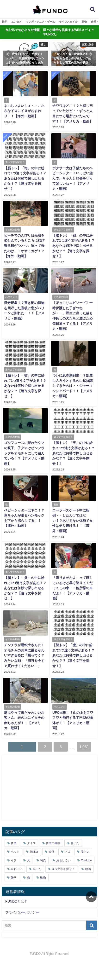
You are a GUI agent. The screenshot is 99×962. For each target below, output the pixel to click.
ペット (15, 851)
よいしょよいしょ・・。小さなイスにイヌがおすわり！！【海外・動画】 (24, 111)
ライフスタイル (68, 21)
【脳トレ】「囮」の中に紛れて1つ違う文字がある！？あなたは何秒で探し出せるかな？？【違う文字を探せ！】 (73, 246)
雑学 (4, 21)
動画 (88, 869)
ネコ (67, 851)
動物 (84, 21)
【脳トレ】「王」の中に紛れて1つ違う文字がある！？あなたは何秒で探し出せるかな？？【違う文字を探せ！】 (73, 453)
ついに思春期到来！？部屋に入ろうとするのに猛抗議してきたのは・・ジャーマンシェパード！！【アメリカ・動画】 (72, 386)
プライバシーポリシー (22, 912)
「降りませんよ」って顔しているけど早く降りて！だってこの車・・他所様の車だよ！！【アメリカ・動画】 (72, 588)
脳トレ (85, 851)
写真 (43, 860)
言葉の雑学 (53, 843)
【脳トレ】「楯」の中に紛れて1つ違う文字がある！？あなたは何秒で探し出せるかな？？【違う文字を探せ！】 (25, 386)
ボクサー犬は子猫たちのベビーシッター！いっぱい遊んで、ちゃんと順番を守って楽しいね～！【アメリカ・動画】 (72, 178)
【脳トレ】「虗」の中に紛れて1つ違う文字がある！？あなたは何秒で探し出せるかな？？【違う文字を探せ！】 (73, 655)
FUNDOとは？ (16, 901)
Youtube (86, 860)
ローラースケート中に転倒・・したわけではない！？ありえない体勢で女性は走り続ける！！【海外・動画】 (72, 521)
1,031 (84, 747)
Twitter (34, 851)
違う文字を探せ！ (63, 869)
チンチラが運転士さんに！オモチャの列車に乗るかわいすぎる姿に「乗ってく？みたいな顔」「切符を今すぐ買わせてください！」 (24, 655)
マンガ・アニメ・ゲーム (40, 21)
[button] (8, 54)
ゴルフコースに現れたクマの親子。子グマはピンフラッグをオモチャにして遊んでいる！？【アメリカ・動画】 (24, 453)
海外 (51, 851)
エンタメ (16, 21)
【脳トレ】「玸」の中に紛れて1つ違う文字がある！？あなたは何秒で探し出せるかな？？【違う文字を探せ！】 (25, 178)
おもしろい (63, 860)
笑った (37, 869)
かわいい (16, 869)
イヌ (14, 860)
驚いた (75, 843)
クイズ (31, 843)
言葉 (14, 843)
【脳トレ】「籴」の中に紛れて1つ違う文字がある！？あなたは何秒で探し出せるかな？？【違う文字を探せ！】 (25, 588)
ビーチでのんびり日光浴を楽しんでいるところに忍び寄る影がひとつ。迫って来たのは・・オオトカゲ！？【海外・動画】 (24, 246)
